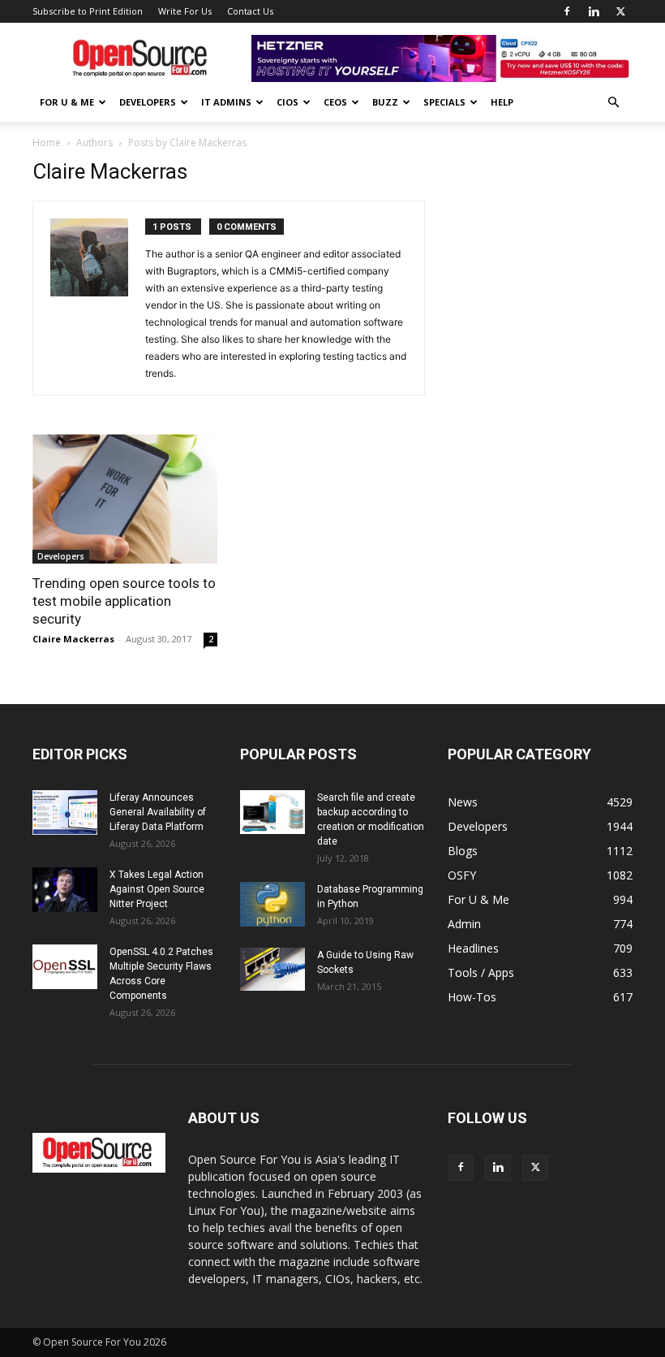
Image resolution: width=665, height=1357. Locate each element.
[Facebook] (567, 11)
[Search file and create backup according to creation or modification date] (272, 812)
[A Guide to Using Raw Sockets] (272, 969)
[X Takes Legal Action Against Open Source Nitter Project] (64, 889)
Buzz (385, 102)
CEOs (335, 102)
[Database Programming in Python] (272, 904)
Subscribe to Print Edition (87, 11)
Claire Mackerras (73, 639)
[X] (620, 11)
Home (46, 142)
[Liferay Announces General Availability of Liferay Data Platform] (64, 812)
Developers (147, 102)
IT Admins (226, 102)
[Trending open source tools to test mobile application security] (124, 499)
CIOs (287, 102)
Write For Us (185, 11)
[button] (613, 102)
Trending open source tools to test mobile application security (124, 601)
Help (502, 102)
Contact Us (250, 11)
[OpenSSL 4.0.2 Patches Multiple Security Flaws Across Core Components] (64, 966)
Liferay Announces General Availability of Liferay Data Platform (157, 812)
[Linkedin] (593, 11)
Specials (444, 102)
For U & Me (67, 102)
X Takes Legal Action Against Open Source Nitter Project (156, 889)
